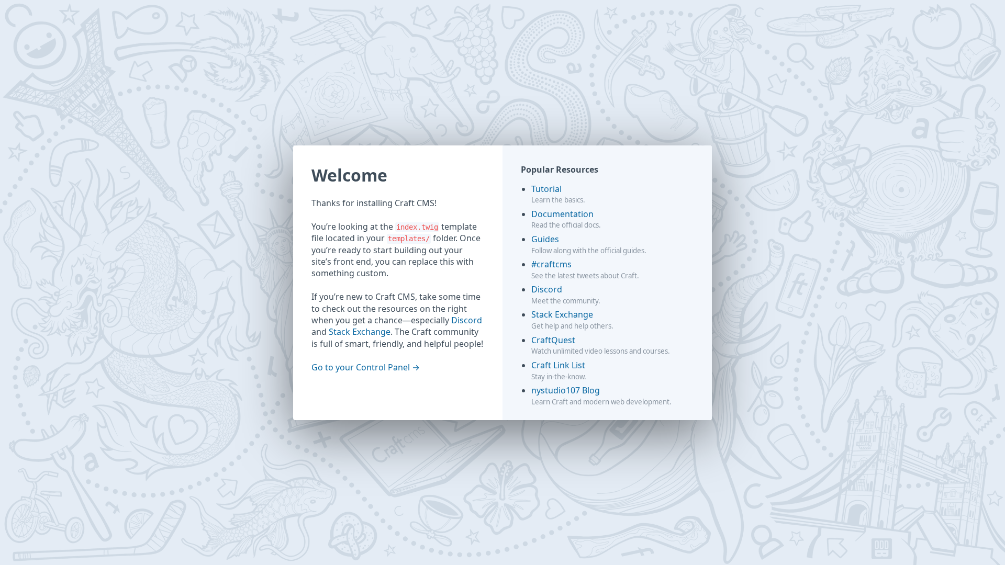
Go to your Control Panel (360, 367)
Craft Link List (558, 365)
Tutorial (546, 189)
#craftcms (551, 264)
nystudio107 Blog (565, 390)
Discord (466, 320)
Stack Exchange (359, 331)
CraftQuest (553, 340)
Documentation (562, 214)
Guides (545, 239)
